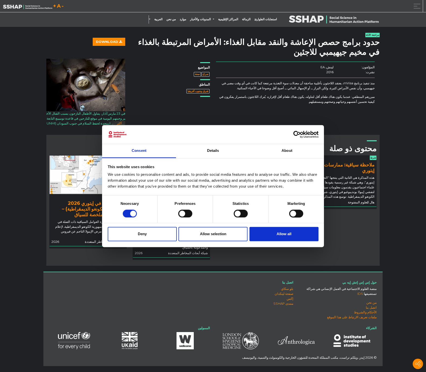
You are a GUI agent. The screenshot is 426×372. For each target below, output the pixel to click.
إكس (290, 299)
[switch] (185, 213)
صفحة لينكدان (284, 294)
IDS (360, 294)
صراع (205, 74)
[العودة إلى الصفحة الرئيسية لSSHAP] (27, 6)
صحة (197, 74)
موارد (183, 19)
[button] (214, 19)
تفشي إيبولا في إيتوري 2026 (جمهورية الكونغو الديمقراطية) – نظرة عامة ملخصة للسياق (93, 208)
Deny (142, 234)
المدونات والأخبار (200, 19)
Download (107, 42)
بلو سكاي (287, 289)
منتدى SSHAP (283, 303)
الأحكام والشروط (365, 312)
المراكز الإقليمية (228, 19)
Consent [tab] (139, 151)
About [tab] (287, 151)
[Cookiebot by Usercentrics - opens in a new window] (297, 134)
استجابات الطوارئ (265, 19)
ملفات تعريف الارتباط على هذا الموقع (352, 317)
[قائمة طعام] (416, 6)
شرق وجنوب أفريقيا (198, 91)
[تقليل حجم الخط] (63, 6)
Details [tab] (213, 151)
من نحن (171, 19)
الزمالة (246, 19)
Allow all (284, 234)
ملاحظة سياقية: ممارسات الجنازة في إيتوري (338, 167)
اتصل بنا (371, 307)
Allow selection (213, 234)
